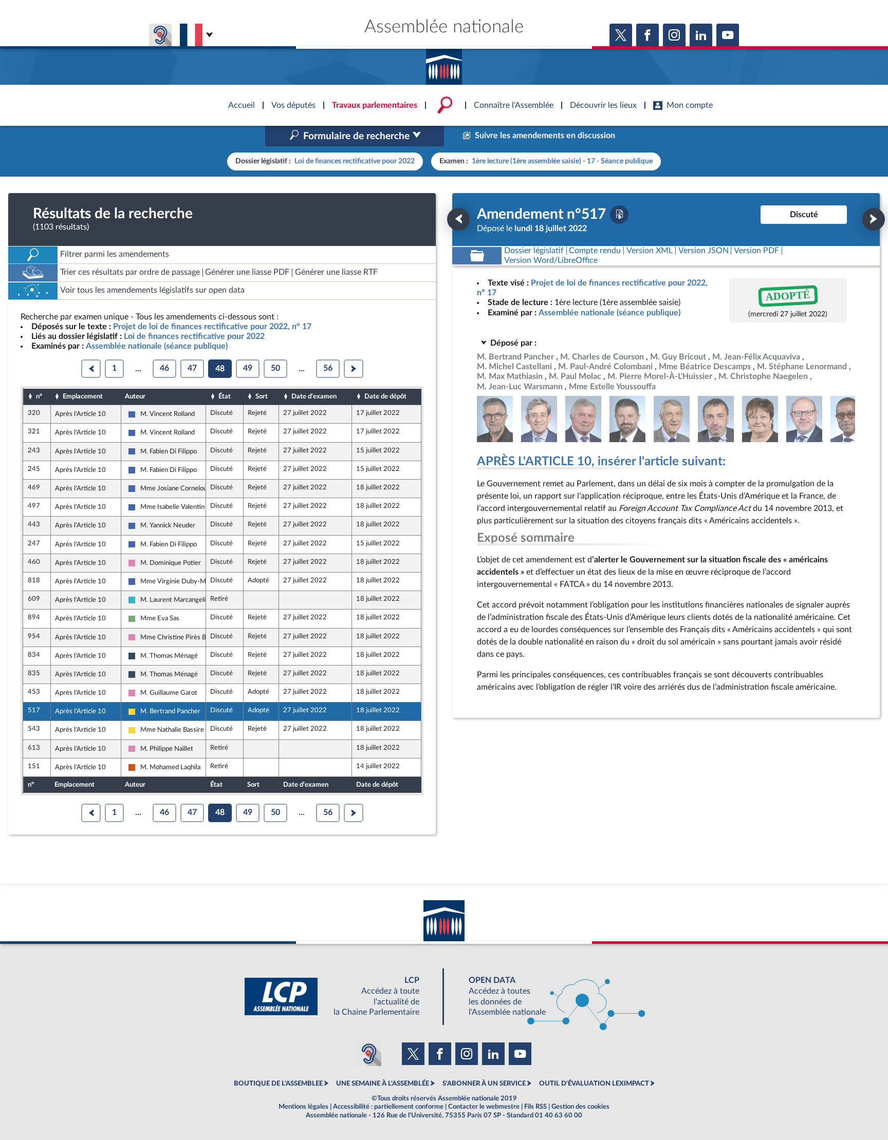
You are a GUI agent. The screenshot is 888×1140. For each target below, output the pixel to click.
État (224, 396)
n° (39, 396)
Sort (261, 396)
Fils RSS (535, 1107)
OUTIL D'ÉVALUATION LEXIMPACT (594, 1083)
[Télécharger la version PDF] (619, 214)
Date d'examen (314, 396)
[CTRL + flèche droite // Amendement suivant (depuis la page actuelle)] (873, 219)
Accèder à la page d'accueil (444, 63)
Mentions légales (303, 1107)
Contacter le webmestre (484, 1107)
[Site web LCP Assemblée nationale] (340, 996)
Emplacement (83, 396)
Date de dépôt (385, 396)
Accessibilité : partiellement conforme (388, 1107)
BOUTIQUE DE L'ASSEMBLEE (278, 1083)
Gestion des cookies (580, 1107)
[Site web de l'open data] (547, 996)
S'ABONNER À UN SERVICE (484, 1083)
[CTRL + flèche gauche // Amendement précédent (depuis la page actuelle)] (458, 219)
